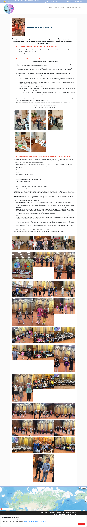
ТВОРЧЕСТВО (70, 7)
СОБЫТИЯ (56, 7)
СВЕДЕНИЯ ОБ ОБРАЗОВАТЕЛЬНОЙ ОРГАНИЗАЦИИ (70, 10)
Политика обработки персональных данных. (35, 521)
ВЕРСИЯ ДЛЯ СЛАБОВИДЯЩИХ (76, 1)
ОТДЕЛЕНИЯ (78, 7)
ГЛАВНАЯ (50, 7)
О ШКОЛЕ (63, 7)
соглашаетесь (32, 520)
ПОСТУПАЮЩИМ (52, 10)
